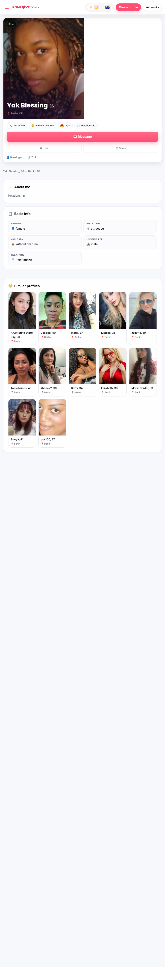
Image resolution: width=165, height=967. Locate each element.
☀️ (90, 7)
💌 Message (82, 136)
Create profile (128, 7)
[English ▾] (107, 7)
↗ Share (121, 148)
